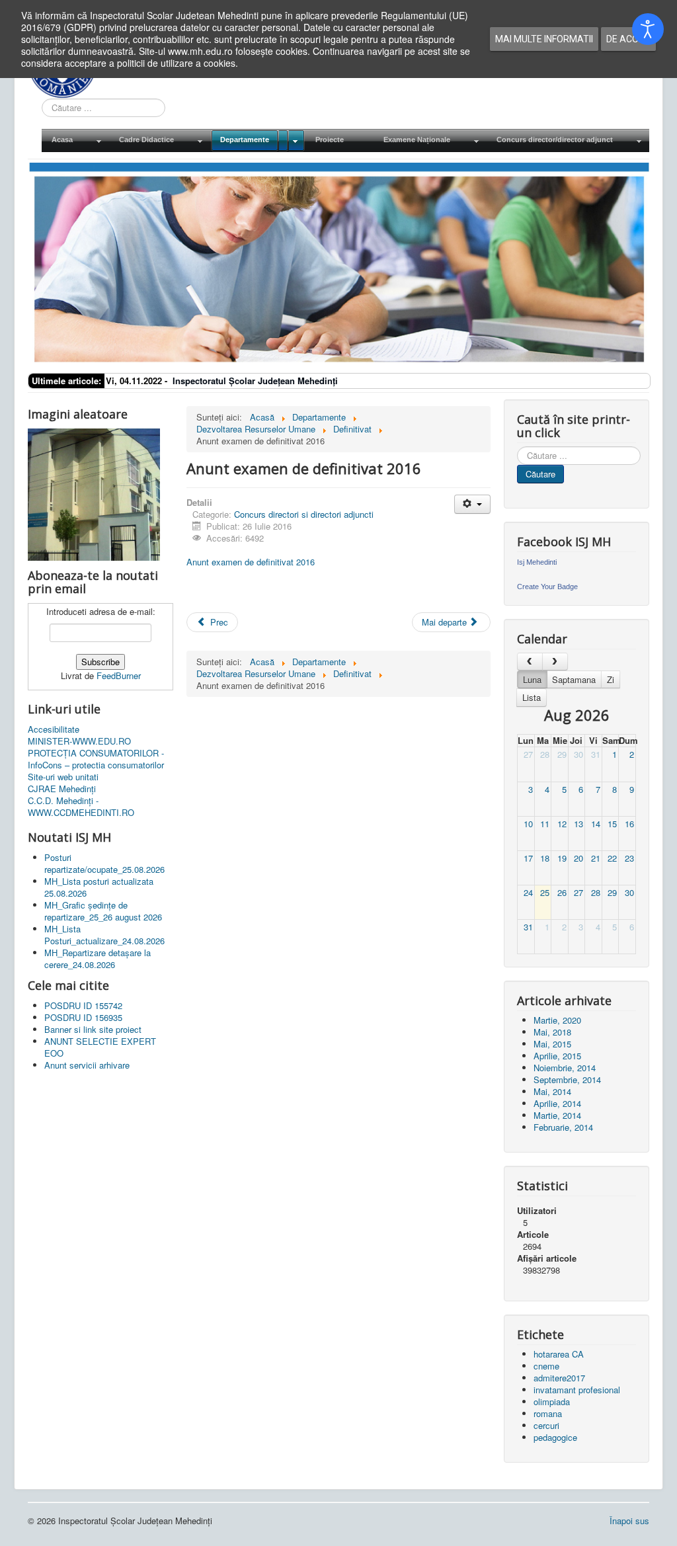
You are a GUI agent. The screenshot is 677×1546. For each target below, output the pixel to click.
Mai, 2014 (552, 1091)
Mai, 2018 (552, 1032)
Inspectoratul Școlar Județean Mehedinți (255, 380)
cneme (546, 1366)
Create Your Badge (547, 586)
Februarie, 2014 (563, 1127)
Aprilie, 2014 (557, 1103)
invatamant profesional (577, 1389)
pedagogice (555, 1437)
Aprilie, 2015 (557, 1055)
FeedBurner (119, 675)
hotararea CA (559, 1354)
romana (548, 1413)
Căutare (540, 474)
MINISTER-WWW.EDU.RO (79, 741)
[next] (555, 662)
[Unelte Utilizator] (472, 504)
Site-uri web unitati (63, 777)
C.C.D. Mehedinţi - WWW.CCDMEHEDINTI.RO (81, 807)
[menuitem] (75, 140)
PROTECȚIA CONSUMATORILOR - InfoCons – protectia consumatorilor (96, 759)
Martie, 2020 (557, 1020)
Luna (532, 679)
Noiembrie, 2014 (565, 1067)
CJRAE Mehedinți (62, 789)
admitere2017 (559, 1377)
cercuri (546, 1425)
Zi (610, 679)
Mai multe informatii (544, 39)
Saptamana (574, 679)
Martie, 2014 (557, 1115)
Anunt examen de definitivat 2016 (250, 561)
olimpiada (552, 1401)
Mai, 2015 (552, 1043)
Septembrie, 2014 (567, 1079)
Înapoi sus (629, 1520)
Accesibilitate (53, 729)
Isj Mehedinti (537, 562)
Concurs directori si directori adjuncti (304, 514)
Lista (531, 697)
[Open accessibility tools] (648, 29)
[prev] (530, 662)
